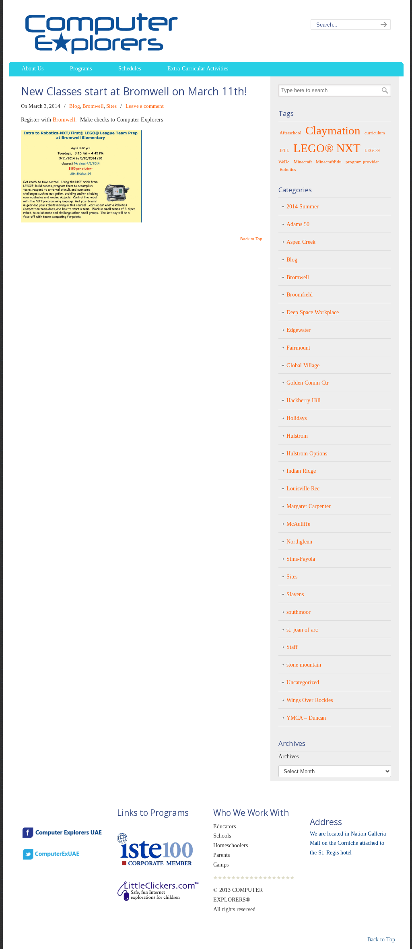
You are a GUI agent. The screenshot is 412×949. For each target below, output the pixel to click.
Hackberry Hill (303, 400)
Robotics (288, 169)
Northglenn (299, 542)
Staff (292, 647)
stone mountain (303, 665)
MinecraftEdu (329, 162)
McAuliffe (298, 524)
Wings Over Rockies (309, 700)
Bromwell (93, 106)
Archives (288, 756)
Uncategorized (302, 682)
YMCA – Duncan (306, 718)
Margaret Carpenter (308, 506)
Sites (111, 106)
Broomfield (299, 295)
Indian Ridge (301, 471)
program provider (362, 162)
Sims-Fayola (300, 559)
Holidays (296, 418)
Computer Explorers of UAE (119, 32)
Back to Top (251, 239)
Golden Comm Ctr (307, 383)
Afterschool (290, 133)
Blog (74, 106)
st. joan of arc (302, 630)
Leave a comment (145, 106)
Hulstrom (297, 436)
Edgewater (298, 330)
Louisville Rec (302, 489)
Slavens (295, 594)
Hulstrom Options (306, 454)
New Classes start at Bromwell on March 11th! (134, 91)
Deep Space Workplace (312, 312)
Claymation (332, 130)
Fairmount (298, 348)
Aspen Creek (300, 242)
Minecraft (303, 162)
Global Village (302, 365)
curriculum (375, 133)
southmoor (298, 612)
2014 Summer (302, 207)
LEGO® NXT (326, 148)
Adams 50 (297, 224)
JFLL (284, 150)
